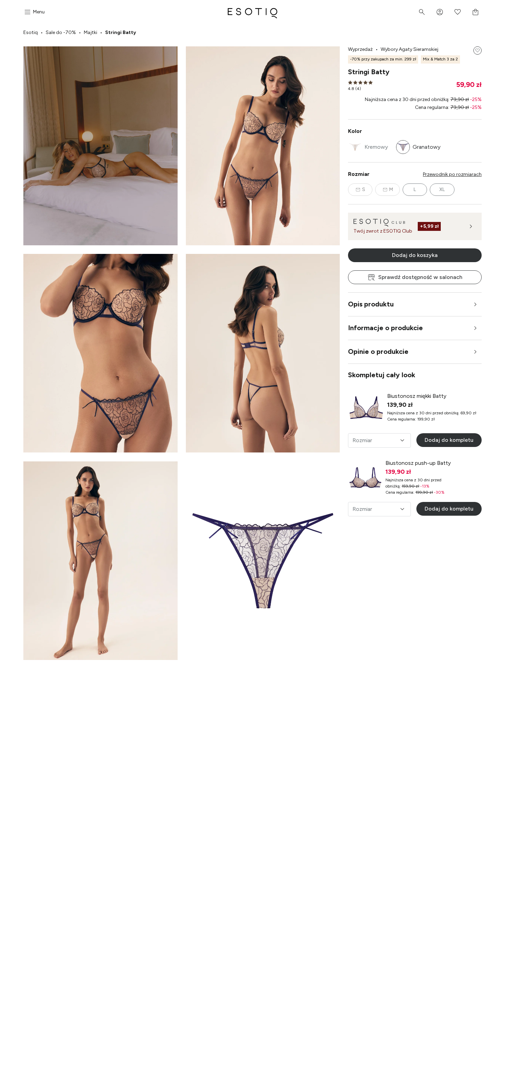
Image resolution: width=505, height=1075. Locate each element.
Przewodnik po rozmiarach (452, 174)
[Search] (422, 12)
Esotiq (30, 32)
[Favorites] (457, 12)
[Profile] (440, 12)
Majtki (90, 32)
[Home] (252, 12)
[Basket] (475, 12)
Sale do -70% (61, 32)
